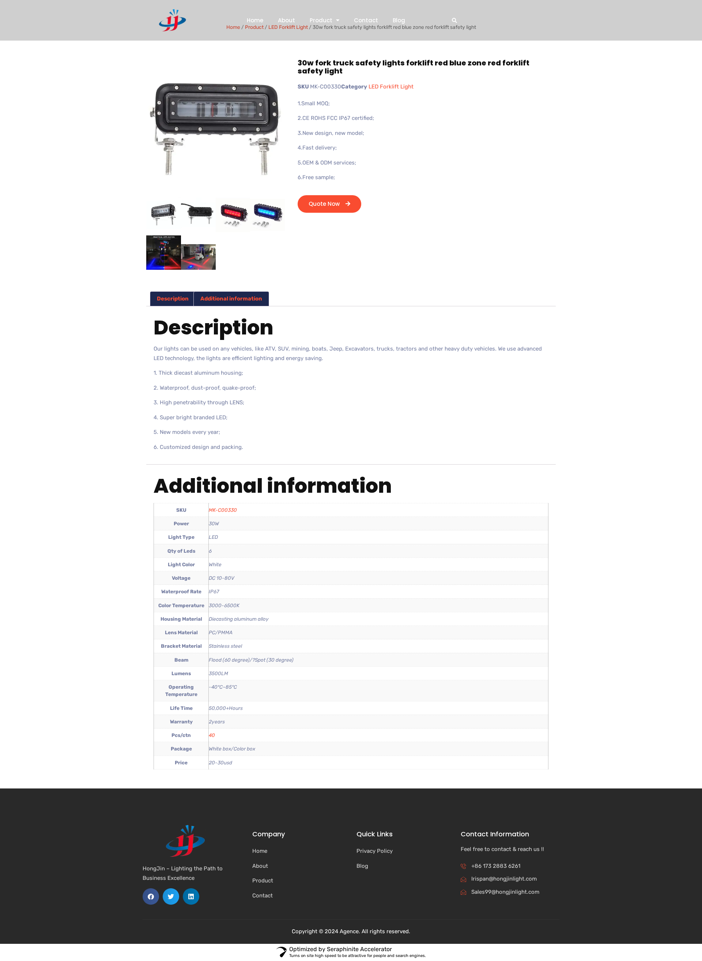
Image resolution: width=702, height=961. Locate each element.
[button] (454, 20)
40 (212, 735)
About (286, 20)
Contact (366, 20)
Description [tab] (173, 298)
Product (321, 20)
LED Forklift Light (391, 86)
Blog (399, 20)
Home (255, 20)
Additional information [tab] (231, 298)
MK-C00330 (223, 510)
